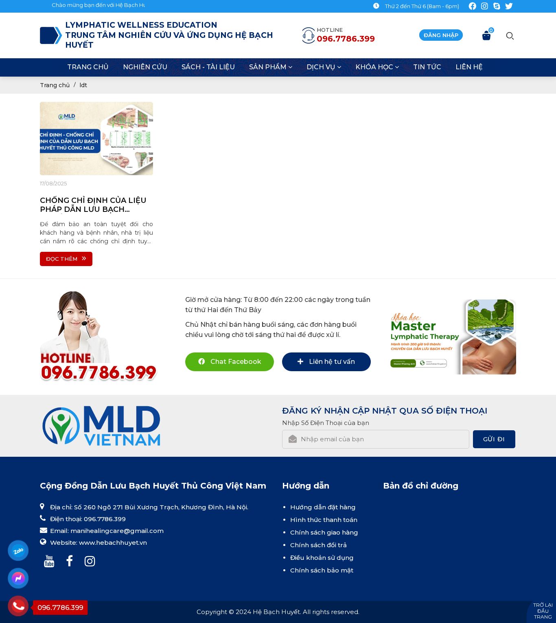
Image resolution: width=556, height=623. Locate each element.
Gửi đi (494, 439)
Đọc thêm (61, 258)
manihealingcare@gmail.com (117, 531)
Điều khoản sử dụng (322, 557)
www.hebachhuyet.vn (113, 542)
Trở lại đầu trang (543, 611)
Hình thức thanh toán (323, 520)
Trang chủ (55, 85)
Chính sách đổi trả (318, 545)
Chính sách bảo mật (321, 570)
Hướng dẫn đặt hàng (323, 507)
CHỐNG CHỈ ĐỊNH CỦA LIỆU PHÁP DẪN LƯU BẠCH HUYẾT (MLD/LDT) (93, 205)
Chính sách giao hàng (324, 532)
